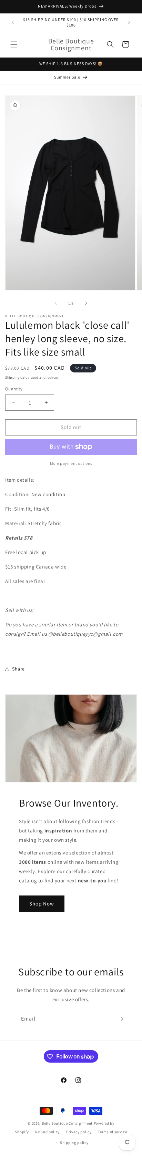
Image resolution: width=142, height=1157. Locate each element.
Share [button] (18, 669)
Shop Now (41, 903)
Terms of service (112, 1131)
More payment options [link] (71, 463)
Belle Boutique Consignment (67, 1123)
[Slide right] (86, 303)
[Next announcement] (129, 22)
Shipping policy (74, 1142)
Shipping (12, 377)
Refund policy (47, 1131)
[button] (13, 44)
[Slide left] (55, 303)
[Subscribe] (120, 1019)
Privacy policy (79, 1131)
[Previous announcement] (12, 22)
